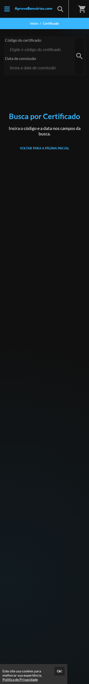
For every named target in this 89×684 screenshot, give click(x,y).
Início (34, 23)
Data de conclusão (20, 58)
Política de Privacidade (20, 679)
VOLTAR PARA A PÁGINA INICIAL (44, 148)
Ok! (59, 671)
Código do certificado (23, 40)
